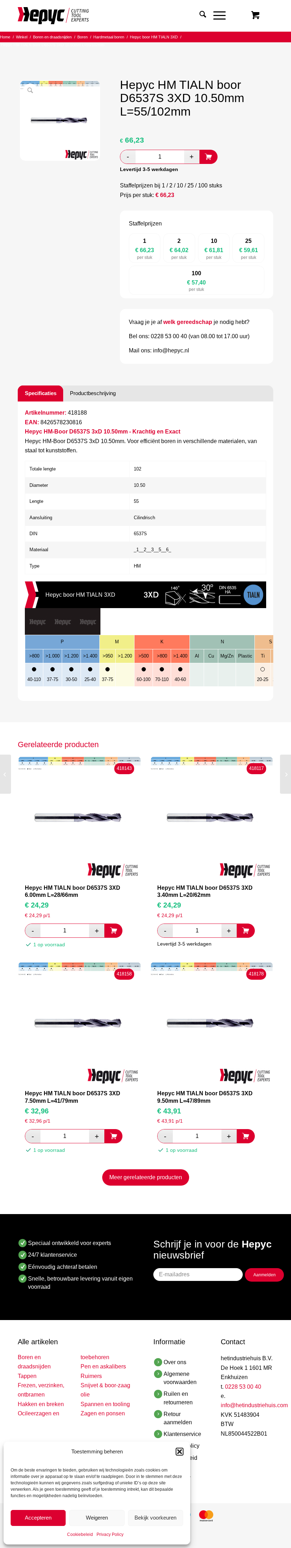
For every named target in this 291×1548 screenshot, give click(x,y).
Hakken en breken (41, 1404)
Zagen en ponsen (103, 1413)
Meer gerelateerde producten (145, 1177)
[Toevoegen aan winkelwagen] (209, 157)
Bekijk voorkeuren (155, 1518)
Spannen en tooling (105, 1404)
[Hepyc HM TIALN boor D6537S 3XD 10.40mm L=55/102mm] (5, 774)
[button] (179, 1451)
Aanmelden (264, 1274)
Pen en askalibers (103, 1366)
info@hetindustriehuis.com (254, 1405)
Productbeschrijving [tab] (93, 393)
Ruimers (91, 1376)
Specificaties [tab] (40, 393)
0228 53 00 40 (243, 1387)
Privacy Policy (110, 1534)
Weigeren (97, 1518)
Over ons (175, 1362)
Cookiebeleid (80, 1534)
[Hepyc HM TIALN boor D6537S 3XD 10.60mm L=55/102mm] (285, 774)
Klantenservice (182, 1434)
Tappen (27, 1376)
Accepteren (38, 1518)
